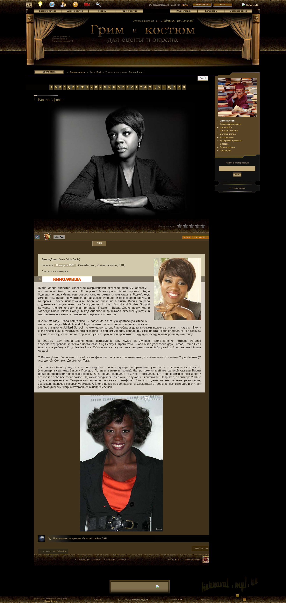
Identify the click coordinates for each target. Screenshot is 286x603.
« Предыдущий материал (87, 559)
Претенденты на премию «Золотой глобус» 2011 (80, 538)
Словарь (224, 144)
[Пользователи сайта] (63, 7)
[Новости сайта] (40, 7)
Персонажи (225, 150)
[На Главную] (143, 34)
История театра (228, 134)
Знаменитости (227, 121)
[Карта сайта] (52, 6)
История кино (226, 137)
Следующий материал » (116, 559)
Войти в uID (251, 5)
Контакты (205, 600)
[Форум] (75, 4)
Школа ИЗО (226, 127)
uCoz (180, 600)
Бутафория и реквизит (231, 140)
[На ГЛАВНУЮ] (29, 7)
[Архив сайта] (99, 6)
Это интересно (227, 147)
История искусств (229, 130)
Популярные (239, 188)
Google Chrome (50, 601)
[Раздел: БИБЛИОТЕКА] (206, 562)
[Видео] (87, 4)
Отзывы (98, 600)
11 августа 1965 (65, 265)
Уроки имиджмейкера (230, 124)
